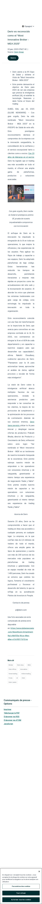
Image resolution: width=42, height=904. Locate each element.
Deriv (23, 678)
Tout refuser (21, 893)
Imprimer (7, 709)
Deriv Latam (12, 682)
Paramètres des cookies (21, 886)
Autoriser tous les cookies (21, 900)
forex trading (13, 674)
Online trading (26, 674)
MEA (29, 665)
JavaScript (8, 724)
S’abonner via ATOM (12, 720)
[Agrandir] (32, 200)
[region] (21, 886)
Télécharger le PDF (12, 713)
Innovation (23, 669)
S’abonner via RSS (11, 717)
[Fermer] (39, 871)
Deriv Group (19, 52)
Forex (10, 678)
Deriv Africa (12, 669)
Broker (11, 665)
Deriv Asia (20, 665)
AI (17, 678)
